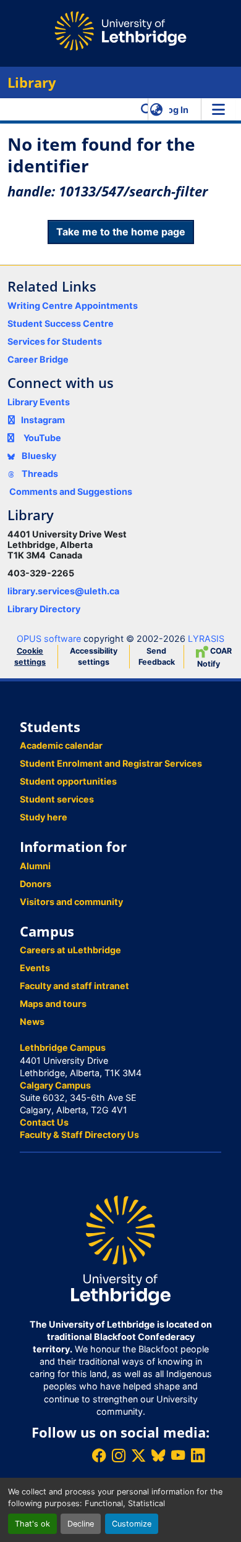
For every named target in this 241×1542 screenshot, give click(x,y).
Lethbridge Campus (63, 1047)
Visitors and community (71, 901)
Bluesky (38, 455)
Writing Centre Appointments (72, 305)
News (32, 1021)
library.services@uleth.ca (63, 591)
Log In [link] (175, 109)
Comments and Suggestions (70, 491)
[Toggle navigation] (218, 109)
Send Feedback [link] (156, 656)
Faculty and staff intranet (74, 985)
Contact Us (44, 1122)
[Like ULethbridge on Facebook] (99, 1455)
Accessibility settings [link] (93, 656)
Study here (43, 817)
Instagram (43, 420)
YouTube (42, 437)
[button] (146, 109)
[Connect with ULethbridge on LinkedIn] (198, 1455)
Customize (131, 1523)
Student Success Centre (60, 323)
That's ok (32, 1523)
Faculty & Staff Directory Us (79, 1134)
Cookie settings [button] (30, 656)
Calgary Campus (55, 1085)
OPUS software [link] (49, 638)
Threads (39, 473)
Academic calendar (61, 745)
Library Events (38, 402)
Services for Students (54, 341)
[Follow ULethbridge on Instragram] (119, 1455)
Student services (57, 799)
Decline (80, 1523)
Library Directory (43, 609)
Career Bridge (38, 359)
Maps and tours (53, 1003)
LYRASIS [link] (206, 638)
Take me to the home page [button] (120, 231)
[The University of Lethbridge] (120, 1249)
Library (31, 82)
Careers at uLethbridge (70, 950)
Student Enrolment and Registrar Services (111, 763)
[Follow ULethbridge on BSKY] (158, 1455)
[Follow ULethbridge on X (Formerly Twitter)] (138, 1455)
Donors (35, 883)
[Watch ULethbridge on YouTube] (178, 1455)
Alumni (35, 866)
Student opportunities (68, 781)
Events (35, 968)
